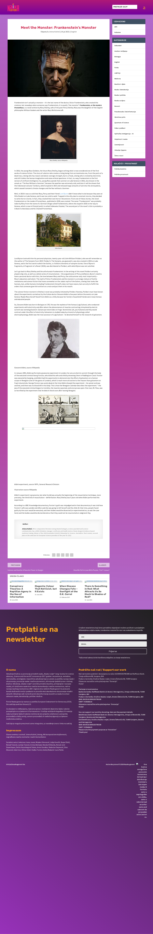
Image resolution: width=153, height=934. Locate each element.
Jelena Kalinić (54, 32)
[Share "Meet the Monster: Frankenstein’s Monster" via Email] (71, 555)
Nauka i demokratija (121, 90)
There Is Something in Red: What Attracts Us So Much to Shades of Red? (96, 591)
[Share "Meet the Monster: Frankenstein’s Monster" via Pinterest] (62, 555)
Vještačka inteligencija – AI (124, 134)
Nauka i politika (120, 95)
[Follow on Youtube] (94, 739)
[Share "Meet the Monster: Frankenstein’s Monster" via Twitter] (58, 555)
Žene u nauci (118, 156)
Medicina (117, 79)
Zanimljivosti (119, 145)
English (74, 32)
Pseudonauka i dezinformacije (125, 112)
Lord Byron (64, 194)
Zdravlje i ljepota (120, 150)
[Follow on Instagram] (87, 739)
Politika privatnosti (121, 174)
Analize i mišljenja (120, 51)
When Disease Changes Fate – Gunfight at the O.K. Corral (69, 590)
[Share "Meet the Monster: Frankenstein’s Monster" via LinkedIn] (67, 555)
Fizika (116, 68)
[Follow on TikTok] (101, 739)
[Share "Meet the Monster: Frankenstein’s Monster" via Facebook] (54, 555)
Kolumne (117, 32)
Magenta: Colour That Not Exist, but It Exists (46, 589)
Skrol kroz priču (119, 117)
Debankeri (118, 46)
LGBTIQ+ (117, 73)
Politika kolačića (120, 169)
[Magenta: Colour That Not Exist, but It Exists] (46, 582)
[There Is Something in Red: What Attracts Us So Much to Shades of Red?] (96, 582)
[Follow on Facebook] (79, 739)
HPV (115, 27)
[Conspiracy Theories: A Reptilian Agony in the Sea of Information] (21, 582)
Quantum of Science (121, 123)
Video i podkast (119, 128)
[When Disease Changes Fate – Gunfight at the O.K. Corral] (71, 582)
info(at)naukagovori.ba (15, 764)
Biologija (117, 57)
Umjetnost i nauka (120, 139)
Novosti (117, 106)
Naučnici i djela (119, 84)
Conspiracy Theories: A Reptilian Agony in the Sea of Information (20, 591)
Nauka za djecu (119, 101)
